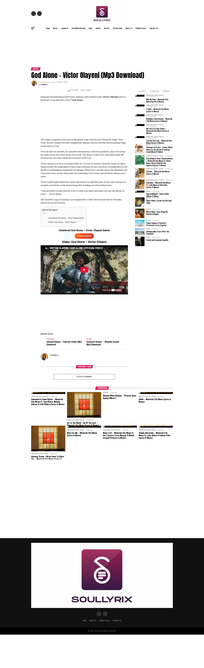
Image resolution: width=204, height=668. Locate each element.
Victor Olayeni (47, 163)
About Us (128, 28)
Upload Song (117, 28)
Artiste (107, 28)
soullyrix (44, 84)
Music (55, 28)
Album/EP (64, 28)
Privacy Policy (141, 28)
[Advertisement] (102, 48)
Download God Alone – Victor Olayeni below (66, 218)
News (90, 28)
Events (98, 28)
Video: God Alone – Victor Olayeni (62, 222)
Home (48, 28)
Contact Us (153, 28)
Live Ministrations (78, 28)
